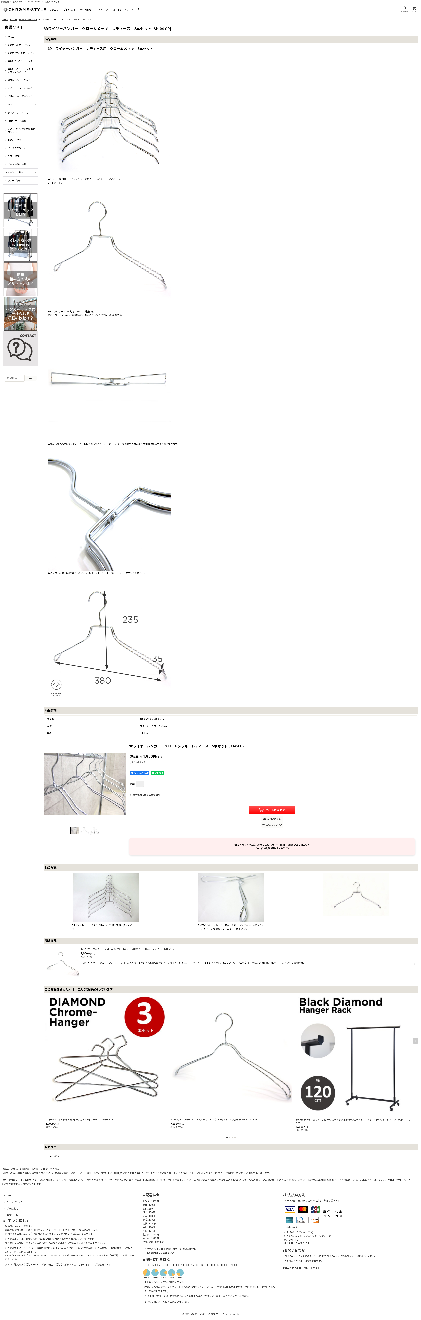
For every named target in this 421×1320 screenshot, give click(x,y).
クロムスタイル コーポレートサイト (301, 1268)
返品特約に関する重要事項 (146, 795)
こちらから (102, 1255)
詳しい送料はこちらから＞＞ (159, 1252)
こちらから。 (307, 1255)
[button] (404, 9)
